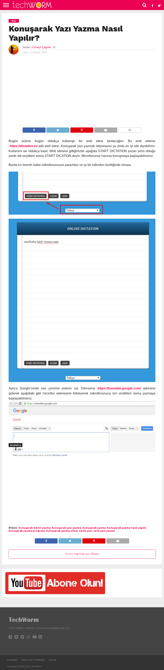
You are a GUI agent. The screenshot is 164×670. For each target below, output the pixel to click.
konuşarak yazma (94, 527)
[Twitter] (57, 129)
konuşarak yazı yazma (66, 527)
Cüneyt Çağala (41, 47)
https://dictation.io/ (24, 146)
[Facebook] (34, 129)
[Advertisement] (82, 95)
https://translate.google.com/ (119, 388)
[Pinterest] (81, 129)
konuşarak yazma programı (27, 530)
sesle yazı (85, 530)
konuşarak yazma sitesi (62, 530)
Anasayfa (12, 659)
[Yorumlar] (129, 129)
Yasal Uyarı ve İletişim (33, 659)
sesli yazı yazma (104, 530)
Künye (52, 659)
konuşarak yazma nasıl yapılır (126, 527)
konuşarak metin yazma (35, 527)
